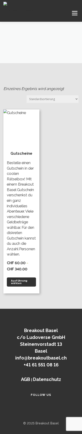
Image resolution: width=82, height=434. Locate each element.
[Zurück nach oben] (41, 413)
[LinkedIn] (53, 404)
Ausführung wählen (19, 282)
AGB (26, 379)
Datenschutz (47, 379)
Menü (75, 13)
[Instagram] (15, 404)
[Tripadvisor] (66, 404)
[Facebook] (28, 404)
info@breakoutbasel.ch (41, 358)
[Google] (41, 404)
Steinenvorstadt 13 (41, 344)
